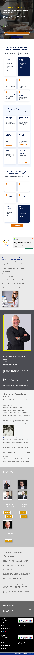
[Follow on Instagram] (5, 631)
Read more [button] (13, 246)
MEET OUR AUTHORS (21, 625)
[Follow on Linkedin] (3, 631)
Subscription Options (17, 37)
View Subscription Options (17, 225)
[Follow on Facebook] (1, 631)
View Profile (7, 512)
